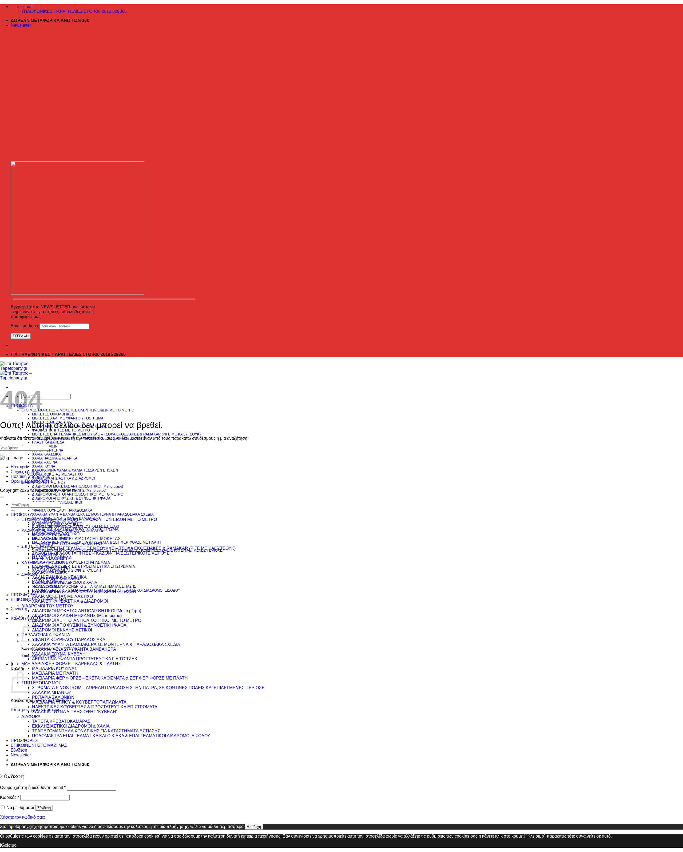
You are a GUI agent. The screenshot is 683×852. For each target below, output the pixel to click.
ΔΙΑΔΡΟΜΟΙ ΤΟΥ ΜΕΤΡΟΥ (47, 606)
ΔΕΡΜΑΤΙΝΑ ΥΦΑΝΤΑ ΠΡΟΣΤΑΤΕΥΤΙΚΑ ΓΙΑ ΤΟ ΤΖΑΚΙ (85, 659)
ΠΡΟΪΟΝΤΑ (22, 514)
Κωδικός (9, 797)
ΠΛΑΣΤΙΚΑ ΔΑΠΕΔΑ (48, 442)
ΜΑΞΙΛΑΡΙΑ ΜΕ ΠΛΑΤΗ (55, 673)
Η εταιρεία (20, 467)
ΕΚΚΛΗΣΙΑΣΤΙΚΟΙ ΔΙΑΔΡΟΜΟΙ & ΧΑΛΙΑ (64, 582)
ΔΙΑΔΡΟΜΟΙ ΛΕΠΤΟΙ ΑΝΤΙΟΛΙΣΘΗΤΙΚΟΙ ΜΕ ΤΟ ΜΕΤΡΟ (77, 494)
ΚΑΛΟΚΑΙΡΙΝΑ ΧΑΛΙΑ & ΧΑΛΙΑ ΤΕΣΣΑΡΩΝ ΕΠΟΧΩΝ (75, 470)
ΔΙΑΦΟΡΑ (31, 716)
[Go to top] (2, 496)
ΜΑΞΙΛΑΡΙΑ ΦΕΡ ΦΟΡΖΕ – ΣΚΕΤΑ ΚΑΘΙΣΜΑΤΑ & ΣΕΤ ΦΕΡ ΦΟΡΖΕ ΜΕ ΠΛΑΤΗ (110, 678)
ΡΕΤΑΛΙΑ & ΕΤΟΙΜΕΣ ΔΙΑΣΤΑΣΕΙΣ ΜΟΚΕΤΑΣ (76, 538)
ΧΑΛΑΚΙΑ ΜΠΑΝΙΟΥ (51, 692)
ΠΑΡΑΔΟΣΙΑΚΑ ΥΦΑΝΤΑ (45, 635)
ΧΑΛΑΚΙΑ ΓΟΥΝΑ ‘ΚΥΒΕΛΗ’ (59, 654)
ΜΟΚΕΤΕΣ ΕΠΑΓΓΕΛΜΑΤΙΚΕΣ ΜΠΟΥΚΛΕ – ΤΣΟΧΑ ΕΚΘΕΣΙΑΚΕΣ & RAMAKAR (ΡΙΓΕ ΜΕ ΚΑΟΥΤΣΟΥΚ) (116, 434)
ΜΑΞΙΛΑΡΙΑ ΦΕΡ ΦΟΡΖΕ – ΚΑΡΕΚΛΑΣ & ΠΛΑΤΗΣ (71, 663)
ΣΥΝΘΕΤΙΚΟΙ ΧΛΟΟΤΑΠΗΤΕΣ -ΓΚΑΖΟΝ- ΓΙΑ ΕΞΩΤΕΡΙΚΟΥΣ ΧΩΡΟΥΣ (100, 553)
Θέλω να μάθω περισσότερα (217, 826)
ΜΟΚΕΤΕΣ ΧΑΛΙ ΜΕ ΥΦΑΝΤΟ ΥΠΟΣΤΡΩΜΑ (68, 418)
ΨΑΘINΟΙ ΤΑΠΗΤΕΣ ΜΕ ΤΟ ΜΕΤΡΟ (61, 430)
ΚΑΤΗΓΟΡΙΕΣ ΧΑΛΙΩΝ (43, 562)
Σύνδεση (44, 808)
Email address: (25, 326)
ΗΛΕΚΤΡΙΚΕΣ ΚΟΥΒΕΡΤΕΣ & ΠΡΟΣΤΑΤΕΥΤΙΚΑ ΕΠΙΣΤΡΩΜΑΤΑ (83, 566)
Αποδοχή (254, 827)
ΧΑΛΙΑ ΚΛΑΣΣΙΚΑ (46, 454)
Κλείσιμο (8, 845)
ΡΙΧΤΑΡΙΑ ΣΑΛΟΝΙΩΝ (53, 697)
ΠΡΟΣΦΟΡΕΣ (24, 594)
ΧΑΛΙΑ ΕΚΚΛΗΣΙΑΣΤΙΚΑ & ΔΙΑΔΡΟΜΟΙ (63, 478)
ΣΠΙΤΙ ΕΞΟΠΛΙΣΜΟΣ (41, 683)
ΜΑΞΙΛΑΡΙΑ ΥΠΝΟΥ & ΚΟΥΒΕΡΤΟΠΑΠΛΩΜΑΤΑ (71, 562)
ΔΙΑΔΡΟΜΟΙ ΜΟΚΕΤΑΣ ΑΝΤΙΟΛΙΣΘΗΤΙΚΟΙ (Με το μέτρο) (77, 486)
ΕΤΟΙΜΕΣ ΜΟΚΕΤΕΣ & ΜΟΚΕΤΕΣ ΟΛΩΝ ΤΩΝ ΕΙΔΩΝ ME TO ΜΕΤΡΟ (77, 410)
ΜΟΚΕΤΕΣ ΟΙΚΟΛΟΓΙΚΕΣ (53, 414)
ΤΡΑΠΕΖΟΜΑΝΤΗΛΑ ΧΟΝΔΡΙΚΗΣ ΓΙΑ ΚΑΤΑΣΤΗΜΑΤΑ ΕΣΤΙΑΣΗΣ (84, 586)
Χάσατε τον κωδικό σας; (22, 817)
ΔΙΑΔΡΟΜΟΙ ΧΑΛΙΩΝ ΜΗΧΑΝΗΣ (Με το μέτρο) (77, 615)
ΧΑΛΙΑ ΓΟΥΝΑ (43, 466)
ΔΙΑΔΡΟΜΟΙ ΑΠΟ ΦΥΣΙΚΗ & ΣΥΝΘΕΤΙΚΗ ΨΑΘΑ (71, 498)
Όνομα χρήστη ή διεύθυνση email (33, 787)
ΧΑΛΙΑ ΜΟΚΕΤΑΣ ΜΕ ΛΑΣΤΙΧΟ (57, 474)
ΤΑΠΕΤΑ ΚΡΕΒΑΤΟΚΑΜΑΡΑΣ (61, 721)
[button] (21, 25)
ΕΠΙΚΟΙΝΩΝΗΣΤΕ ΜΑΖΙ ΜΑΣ (39, 745)
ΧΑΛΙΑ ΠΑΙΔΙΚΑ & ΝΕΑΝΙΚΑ (54, 458)
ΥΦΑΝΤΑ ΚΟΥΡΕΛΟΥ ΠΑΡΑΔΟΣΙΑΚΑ (62, 510)
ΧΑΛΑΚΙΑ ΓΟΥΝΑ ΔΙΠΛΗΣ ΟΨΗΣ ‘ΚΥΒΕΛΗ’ (67, 570)
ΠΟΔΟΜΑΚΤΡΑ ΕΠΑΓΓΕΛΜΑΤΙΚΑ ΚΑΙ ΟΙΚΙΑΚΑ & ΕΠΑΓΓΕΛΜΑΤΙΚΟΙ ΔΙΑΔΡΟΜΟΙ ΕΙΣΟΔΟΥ (121, 735)
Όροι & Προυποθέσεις (32, 481)
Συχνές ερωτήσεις (28, 471)
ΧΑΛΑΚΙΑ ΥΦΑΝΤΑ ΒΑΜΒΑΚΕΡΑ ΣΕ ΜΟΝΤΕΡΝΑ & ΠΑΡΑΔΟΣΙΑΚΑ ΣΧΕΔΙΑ (93, 514)
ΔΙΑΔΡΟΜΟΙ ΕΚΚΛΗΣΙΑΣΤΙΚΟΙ (62, 630)
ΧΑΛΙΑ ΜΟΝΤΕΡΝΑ (51, 567)
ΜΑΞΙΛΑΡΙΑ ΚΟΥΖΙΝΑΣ (54, 668)
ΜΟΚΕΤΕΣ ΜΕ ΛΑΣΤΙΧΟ (56, 534)
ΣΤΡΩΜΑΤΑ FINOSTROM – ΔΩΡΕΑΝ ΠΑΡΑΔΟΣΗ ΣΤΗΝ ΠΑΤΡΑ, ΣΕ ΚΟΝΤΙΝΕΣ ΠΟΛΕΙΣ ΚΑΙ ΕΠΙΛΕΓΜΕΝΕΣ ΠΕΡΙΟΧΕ (148, 687)
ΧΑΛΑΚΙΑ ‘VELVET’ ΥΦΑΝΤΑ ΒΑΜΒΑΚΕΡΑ (74, 649)
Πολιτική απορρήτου (30, 476)
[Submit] (2, 454)
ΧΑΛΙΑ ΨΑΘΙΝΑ (44, 462)
